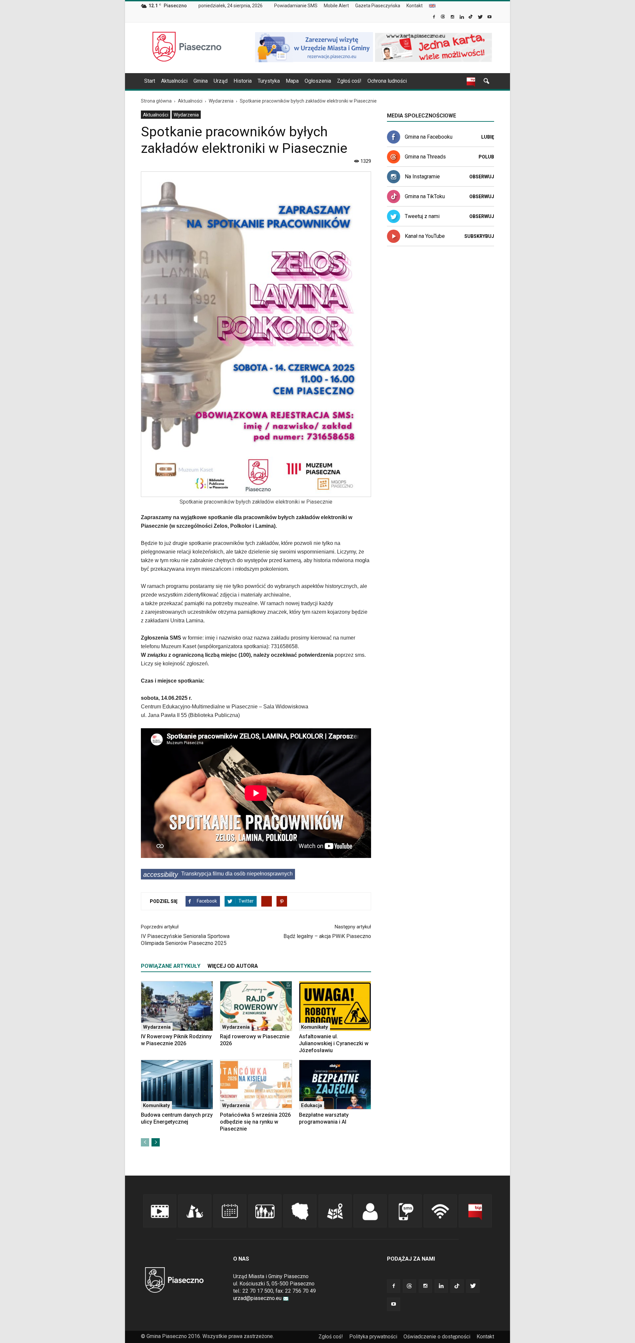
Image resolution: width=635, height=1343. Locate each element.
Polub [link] (486, 156)
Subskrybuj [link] (479, 236)
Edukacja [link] (311, 1105)
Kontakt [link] (414, 5)
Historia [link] (242, 81)
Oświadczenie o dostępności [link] (436, 1336)
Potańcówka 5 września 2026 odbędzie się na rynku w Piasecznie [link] (255, 1122)
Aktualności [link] (174, 81)
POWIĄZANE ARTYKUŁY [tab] (170, 966)
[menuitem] (298, 6)
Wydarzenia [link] (186, 115)
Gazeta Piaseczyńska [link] (377, 5)
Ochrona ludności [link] (387, 81)
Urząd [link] (221, 81)
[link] (434, 17)
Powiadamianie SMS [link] (296, 5)
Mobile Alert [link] (336, 5)
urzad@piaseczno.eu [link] (257, 1298)
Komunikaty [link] (314, 1027)
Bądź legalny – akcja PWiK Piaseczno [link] (327, 936)
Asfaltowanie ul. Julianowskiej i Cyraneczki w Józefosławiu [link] (333, 1043)
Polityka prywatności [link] (373, 1336)
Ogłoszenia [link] (318, 81)
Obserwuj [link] (481, 176)
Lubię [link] (487, 137)
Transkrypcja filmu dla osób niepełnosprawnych (218, 874)
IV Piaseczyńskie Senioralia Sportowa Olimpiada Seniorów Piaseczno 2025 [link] (185, 939)
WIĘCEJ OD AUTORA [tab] (232, 966)
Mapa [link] (292, 81)
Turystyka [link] (269, 81)
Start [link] (149, 81)
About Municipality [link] (432, 6)
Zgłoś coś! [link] (349, 81)
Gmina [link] (200, 81)
